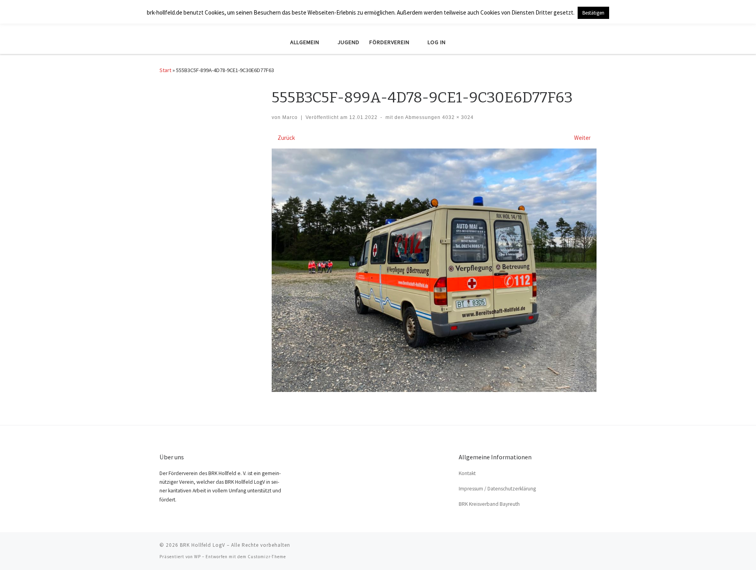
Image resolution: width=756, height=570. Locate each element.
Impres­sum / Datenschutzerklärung (497, 488)
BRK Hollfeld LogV (202, 545)
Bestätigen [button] (593, 12)
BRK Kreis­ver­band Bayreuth (489, 504)
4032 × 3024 (457, 117)
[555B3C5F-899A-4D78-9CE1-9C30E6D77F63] (434, 270)
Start (165, 70)
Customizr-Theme (267, 556)
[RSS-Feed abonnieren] (594, 548)
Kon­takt (467, 473)
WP (197, 556)
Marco (290, 117)
